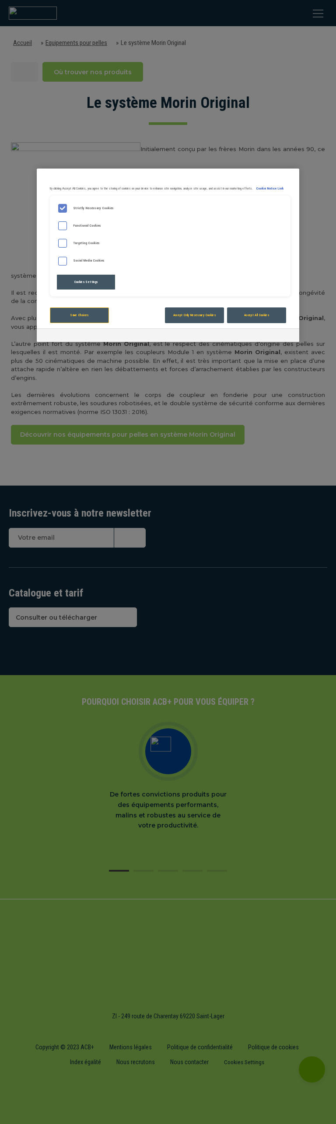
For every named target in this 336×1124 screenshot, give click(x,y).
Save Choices (79, 315)
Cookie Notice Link (270, 188)
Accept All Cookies (256, 315)
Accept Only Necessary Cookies (194, 315)
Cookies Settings (86, 282)
